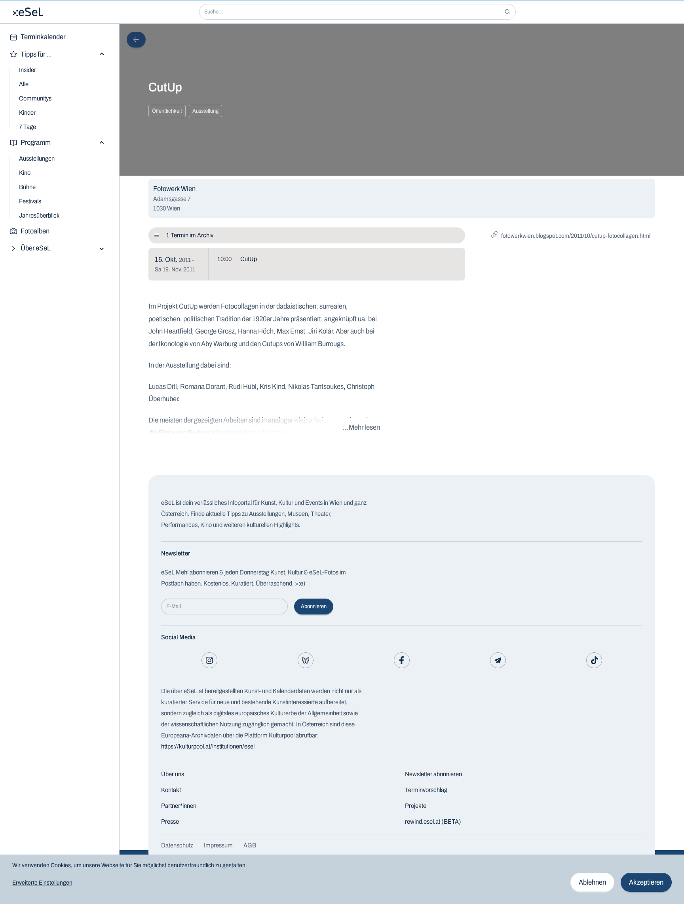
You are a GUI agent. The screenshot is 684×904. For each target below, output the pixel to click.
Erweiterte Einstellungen (42, 882)
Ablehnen (592, 882)
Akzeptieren (646, 882)
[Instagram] (209, 660)
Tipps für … (36, 54)
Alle (23, 84)
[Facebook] (402, 660)
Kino (24, 172)
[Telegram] (498, 660)
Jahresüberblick (39, 215)
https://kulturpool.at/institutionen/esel (208, 746)
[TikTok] (594, 660)
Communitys (35, 98)
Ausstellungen (37, 158)
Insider (27, 69)
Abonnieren (314, 606)
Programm (36, 142)
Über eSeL (36, 248)
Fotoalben (35, 231)
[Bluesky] (306, 660)
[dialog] (342, 879)
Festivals (30, 201)
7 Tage (27, 126)
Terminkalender (43, 37)
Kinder (27, 112)
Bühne (27, 187)
